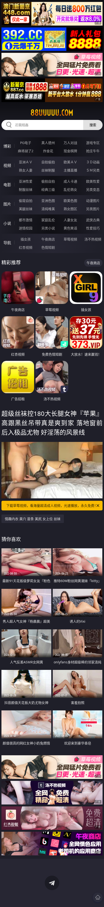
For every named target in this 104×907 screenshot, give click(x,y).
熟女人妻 (25, 170)
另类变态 (93, 189)
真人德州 (48, 142)
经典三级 (48, 189)
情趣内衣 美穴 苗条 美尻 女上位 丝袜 (32, 518)
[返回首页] (98, 897)
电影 (7, 184)
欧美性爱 (93, 181)
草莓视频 (70, 239)
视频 (7, 165)
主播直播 (70, 170)
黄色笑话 (70, 228)
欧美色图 (70, 200)
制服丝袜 (25, 189)
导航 (7, 242)
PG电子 (25, 142)
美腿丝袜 (25, 208)
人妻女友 (70, 220)
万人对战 (70, 142)
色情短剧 (48, 247)
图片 (7, 204)
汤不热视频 (92, 239)
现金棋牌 (70, 151)
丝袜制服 (48, 170)
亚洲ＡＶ (25, 162)
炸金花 (48, 151)
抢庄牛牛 (93, 151)
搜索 (92, 125)
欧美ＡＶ (70, 162)
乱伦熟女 (70, 189)
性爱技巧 (93, 228)
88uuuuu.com (51, 112)
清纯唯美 (48, 208)
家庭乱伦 (48, 220)
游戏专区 (93, 142)
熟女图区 (70, 208)
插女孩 (26, 239)
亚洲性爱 (25, 181)
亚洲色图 (48, 200)
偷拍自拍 (48, 181)
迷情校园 (25, 228)
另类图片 (93, 208)
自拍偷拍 (48, 162)
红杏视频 (25, 247)
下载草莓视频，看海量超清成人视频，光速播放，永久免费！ (52, 505)
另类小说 (48, 228)
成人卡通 (70, 181)
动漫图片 (93, 200)
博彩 (7, 146)
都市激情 (25, 220)
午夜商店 (48, 239)
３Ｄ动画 (93, 162)
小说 (7, 223)
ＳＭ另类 (93, 170)
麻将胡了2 (25, 151)
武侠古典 (93, 220)
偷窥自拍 (25, 200)
